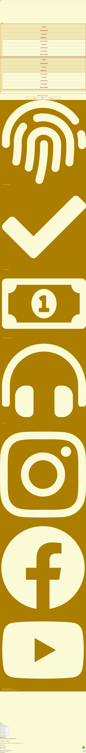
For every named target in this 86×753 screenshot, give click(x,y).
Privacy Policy (21, 712)
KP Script (44, 44)
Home (44, 27)
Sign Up (5, 720)
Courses (44, 34)
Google (2, 692)
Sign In (8, 720)
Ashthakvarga (44, 47)
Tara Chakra (44, 51)
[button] (43, 24)
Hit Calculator (44, 41)
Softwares (43, 37)
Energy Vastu (44, 30)
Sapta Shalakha (44, 54)
